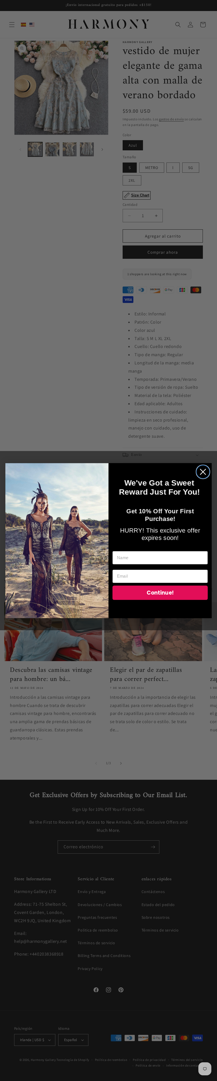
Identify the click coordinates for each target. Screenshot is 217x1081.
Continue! (160, 592)
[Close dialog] (203, 471)
